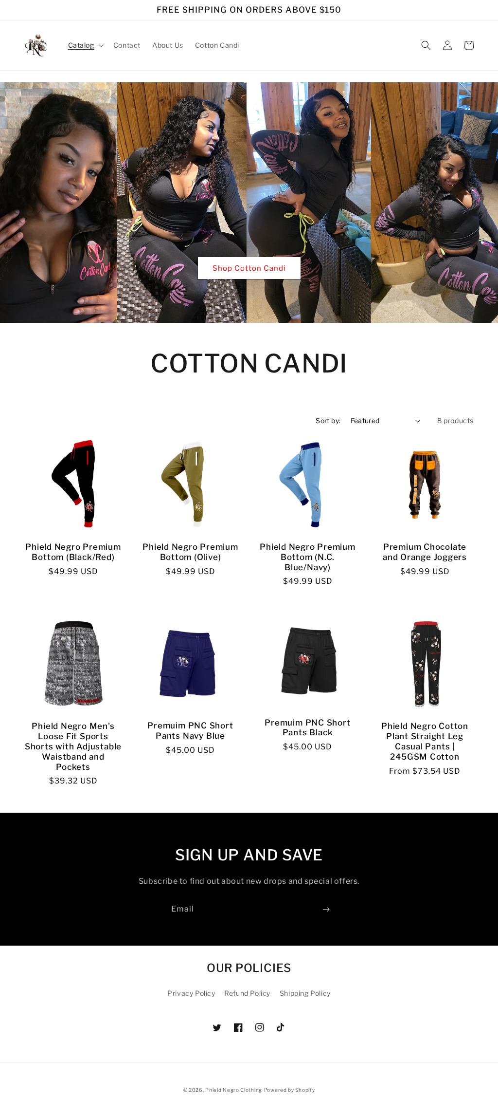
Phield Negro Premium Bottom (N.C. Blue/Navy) (308, 557)
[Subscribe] (326, 909)
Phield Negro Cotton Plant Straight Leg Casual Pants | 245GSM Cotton (424, 741)
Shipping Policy (305, 993)
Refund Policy (247, 993)
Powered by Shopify (289, 1090)
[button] (84, 45)
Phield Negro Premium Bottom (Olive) (190, 552)
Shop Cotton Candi (249, 268)
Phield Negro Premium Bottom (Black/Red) (73, 552)
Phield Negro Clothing (233, 1090)
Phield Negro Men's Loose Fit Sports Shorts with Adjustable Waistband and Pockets (73, 746)
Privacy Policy (191, 993)
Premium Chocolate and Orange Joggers (425, 552)
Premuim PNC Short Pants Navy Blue (190, 731)
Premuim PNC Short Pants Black (307, 728)
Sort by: (328, 420)
